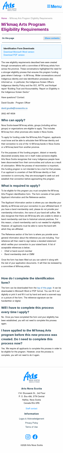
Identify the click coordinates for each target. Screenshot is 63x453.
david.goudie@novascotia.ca (14, 108)
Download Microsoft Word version (19, 51)
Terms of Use (31, 427)
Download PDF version (14, 54)
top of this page (44, 287)
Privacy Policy (31, 423)
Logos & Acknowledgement (31, 419)
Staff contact (31, 408)
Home (4, 18)
